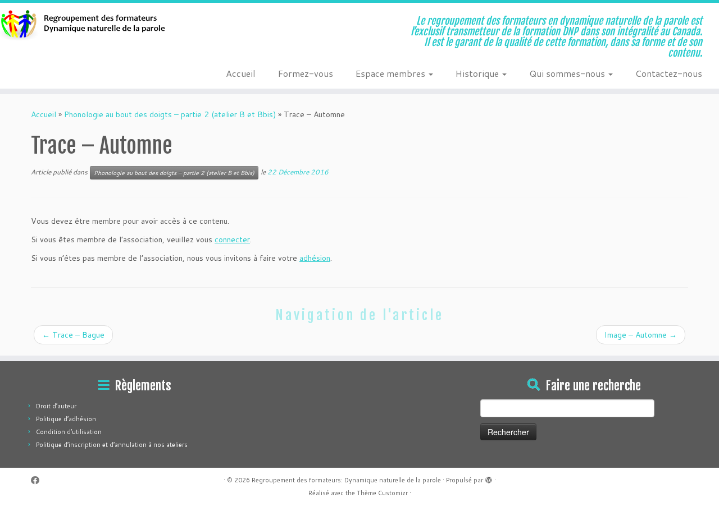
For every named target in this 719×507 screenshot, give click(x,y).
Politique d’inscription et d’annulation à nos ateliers (112, 444)
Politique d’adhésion (66, 418)
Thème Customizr (382, 492)
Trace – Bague (73, 334)
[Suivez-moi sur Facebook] (39, 480)
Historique (478, 73)
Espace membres (391, 73)
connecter (232, 239)
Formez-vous (305, 73)
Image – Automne (640, 334)
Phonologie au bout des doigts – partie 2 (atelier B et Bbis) (170, 114)
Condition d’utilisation (69, 431)
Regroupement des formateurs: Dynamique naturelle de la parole (346, 480)
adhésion (314, 258)
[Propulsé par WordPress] (489, 478)
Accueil (241, 73)
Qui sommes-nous (568, 73)
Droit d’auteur (56, 406)
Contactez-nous (668, 73)
